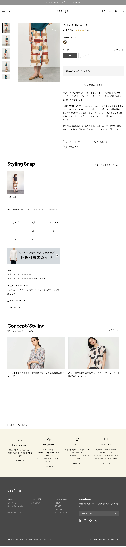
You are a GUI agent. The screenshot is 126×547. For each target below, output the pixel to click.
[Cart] (122, 11)
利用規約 (28, 540)
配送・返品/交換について (59, 210)
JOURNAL (58, 509)
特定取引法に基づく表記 (42, 540)
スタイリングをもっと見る (107, 165)
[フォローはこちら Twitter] (96, 521)
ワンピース (97, 129)
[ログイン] (116, 11)
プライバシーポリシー (15, 540)
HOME (9, 425)
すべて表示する (112, 330)
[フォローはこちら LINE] (90, 521)
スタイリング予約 (61, 512)
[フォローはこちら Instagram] (85, 521)
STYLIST (58, 506)
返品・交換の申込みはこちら (15, 507)
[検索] (9, 11)
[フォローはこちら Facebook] (80, 521)
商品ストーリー (39, 210)
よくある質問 (35, 503)
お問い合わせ (11, 503)
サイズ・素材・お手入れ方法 (18, 210)
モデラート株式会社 (14, 512)
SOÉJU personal (61, 499)
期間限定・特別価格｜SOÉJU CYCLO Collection (63, 2)
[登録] (115, 513)
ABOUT (57, 503)
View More (20, 461)
